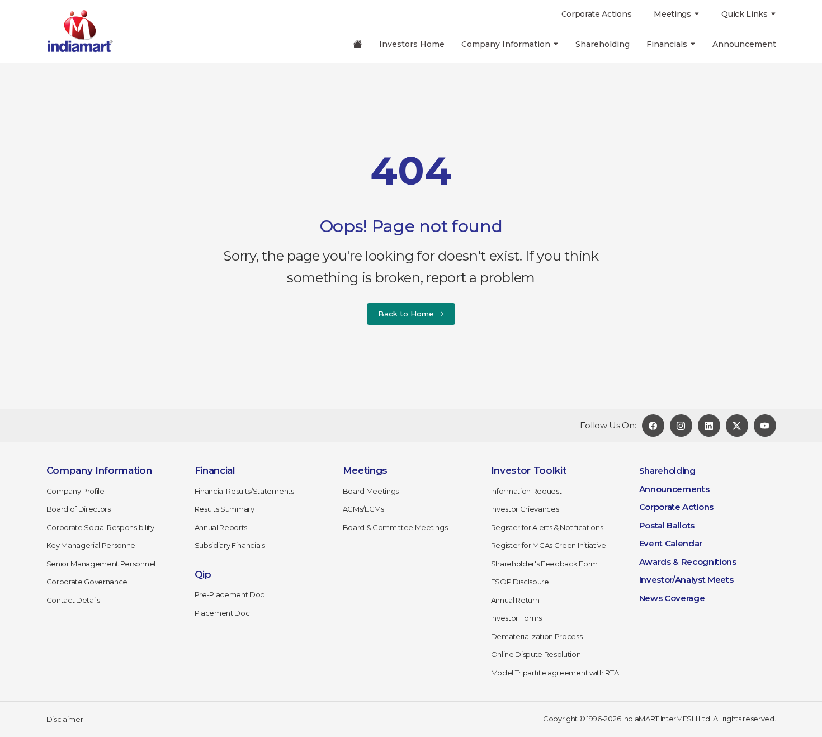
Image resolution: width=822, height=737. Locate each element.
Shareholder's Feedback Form (544, 563)
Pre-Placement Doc (230, 594)
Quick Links (744, 14)
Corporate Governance (87, 581)
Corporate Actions (596, 14)
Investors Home (412, 44)
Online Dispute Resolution (536, 654)
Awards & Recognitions (687, 561)
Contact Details (73, 600)
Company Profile (75, 490)
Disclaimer (64, 719)
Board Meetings (371, 490)
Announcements (674, 489)
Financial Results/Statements (244, 490)
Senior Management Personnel (100, 563)
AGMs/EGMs (363, 508)
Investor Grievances (525, 508)
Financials (666, 44)
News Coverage (672, 598)
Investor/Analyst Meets (686, 579)
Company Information (505, 44)
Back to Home (406, 313)
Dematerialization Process (537, 636)
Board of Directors (78, 508)
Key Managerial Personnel (91, 545)
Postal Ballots (667, 525)
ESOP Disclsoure (520, 581)
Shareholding (602, 44)
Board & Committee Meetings (395, 527)
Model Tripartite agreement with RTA (555, 672)
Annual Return (515, 600)
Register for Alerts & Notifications (547, 527)
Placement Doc (222, 612)
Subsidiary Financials (230, 545)
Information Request (526, 490)
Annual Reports (221, 527)
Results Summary (224, 508)
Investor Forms (516, 617)
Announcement (744, 44)
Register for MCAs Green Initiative (548, 545)
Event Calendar (671, 543)
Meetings (672, 14)
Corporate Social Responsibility (100, 527)
